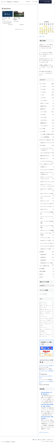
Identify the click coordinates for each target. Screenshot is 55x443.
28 (42, 33)
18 (50, 29)
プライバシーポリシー (44, 432)
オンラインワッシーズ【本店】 (46, 365)
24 (48, 31)
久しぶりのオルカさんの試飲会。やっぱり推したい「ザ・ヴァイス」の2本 (46, 54)
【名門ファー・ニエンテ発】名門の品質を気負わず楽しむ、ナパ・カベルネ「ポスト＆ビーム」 (46, 47)
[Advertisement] (19, 37)
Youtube (40, 439)
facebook (35, 439)
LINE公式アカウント (50, 439)
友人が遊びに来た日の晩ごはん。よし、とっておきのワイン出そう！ (46, 73)
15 (44, 29)
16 (46, 29)
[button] (53, 294)
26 (52, 31)
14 (42, 29)
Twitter (44, 439)
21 (42, 31)
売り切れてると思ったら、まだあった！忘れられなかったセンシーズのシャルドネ (46, 60)
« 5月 (40, 36)
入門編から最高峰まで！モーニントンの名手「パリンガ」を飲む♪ (46, 67)
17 (48, 29)
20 (40, 31)
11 (50, 28)
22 (44, 31)
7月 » (43, 36)
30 (46, 33)
